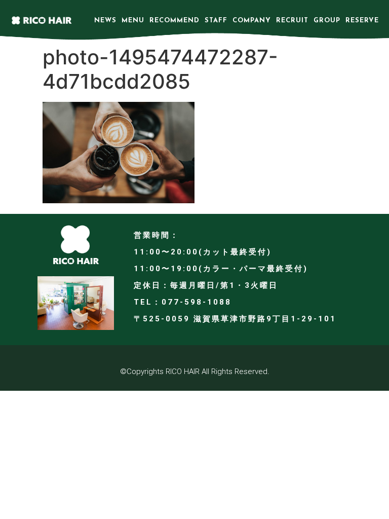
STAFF (216, 20)
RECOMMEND (174, 20)
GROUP (327, 20)
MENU (133, 20)
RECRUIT (292, 20)
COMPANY (251, 20)
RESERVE (362, 20)
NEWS (105, 20)
